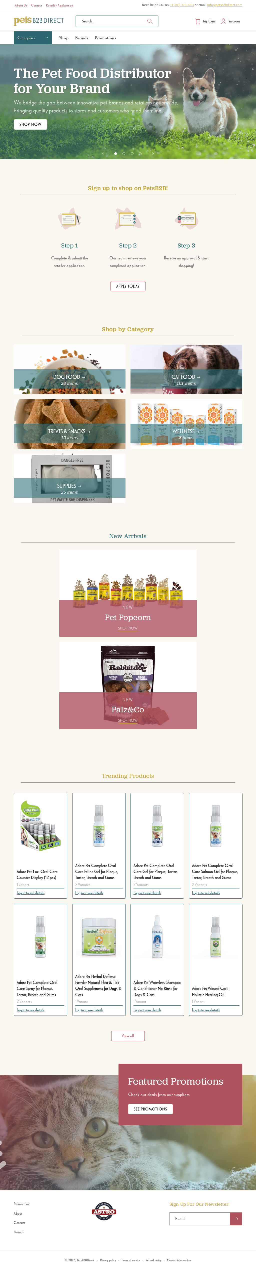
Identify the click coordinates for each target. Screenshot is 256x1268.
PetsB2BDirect (85, 1260)
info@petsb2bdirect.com (224, 5)
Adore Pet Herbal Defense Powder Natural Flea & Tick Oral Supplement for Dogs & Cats (98, 985)
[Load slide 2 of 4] (124, 154)
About (18, 1213)
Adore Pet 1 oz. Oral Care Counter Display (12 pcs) (37, 874)
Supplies (66, 485)
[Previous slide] (102, 153)
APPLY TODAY (128, 286)
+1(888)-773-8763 (182, 5)
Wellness (183, 431)
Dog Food (66, 377)
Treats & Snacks (66, 431)
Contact (36, 5)
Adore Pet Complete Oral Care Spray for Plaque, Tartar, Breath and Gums (37, 988)
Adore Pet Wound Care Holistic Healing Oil (210, 991)
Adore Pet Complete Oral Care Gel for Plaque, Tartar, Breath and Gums (156, 871)
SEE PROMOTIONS (150, 1109)
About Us (21, 5)
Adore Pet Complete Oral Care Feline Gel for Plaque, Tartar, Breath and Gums (96, 871)
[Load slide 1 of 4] (116, 154)
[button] (117, 21)
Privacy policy (108, 1260)
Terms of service (131, 1260)
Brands (19, 1232)
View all (128, 1035)
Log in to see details (30, 892)
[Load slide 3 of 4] (132, 154)
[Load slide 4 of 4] (140, 154)
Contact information (179, 1260)
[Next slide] (153, 153)
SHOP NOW (31, 124)
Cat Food (183, 377)
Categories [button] (27, 37)
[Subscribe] (236, 1218)
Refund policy (154, 1260)
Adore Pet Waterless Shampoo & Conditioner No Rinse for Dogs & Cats (157, 988)
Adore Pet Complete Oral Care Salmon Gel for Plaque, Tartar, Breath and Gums (215, 871)
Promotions (22, 1204)
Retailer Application (59, 5)
